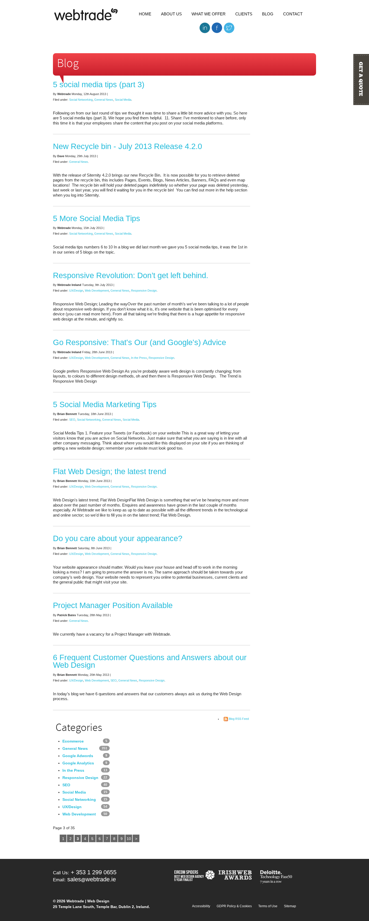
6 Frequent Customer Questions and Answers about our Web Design (150, 661)
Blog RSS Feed (239, 718)
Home (145, 14)
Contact (293, 14)
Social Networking (81, 99)
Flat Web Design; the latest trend (109, 471)
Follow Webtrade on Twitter (229, 28)
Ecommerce (73, 741)
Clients (243, 14)
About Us (171, 14)
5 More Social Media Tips (96, 218)
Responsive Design (144, 290)
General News (103, 99)
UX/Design (76, 290)
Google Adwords (77, 756)
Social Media (123, 99)
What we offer (209, 14)
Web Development (97, 290)
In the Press (139, 357)
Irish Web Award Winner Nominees (237, 877)
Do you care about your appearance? (117, 538)
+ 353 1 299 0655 (93, 872)
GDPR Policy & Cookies (234, 906)
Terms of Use (267, 906)
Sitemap (290, 906)
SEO (72, 419)
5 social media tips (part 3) (99, 84)
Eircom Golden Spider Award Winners (194, 877)
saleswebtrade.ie (91, 879)
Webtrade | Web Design (86, 14)
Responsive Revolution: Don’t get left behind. (130, 275)
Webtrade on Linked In (205, 28)
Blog (267, 14)
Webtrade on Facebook (217, 28)
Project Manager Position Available (113, 605)
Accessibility (201, 906)
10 (129, 838)
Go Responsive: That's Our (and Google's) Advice (139, 342)
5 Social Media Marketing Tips (105, 404)
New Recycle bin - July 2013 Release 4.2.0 (127, 146)
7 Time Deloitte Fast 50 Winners (277, 877)
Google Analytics (78, 763)
